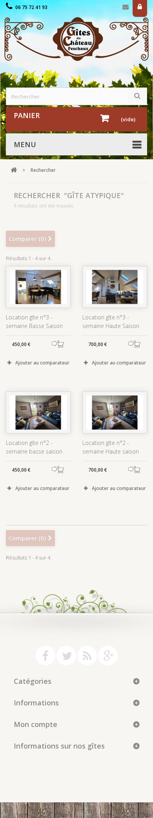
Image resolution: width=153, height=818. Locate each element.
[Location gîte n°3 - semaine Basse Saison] (38, 287)
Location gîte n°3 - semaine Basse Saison (34, 321)
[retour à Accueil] (13, 170)
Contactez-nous (125, 8)
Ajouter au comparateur (42, 362)
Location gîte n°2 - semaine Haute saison (110, 447)
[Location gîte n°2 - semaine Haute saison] (114, 412)
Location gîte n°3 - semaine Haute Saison (110, 321)
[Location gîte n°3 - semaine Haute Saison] (114, 287)
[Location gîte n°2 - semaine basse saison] (38, 412)
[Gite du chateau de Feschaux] (76, 39)
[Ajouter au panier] (61, 344)
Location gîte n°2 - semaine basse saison (34, 447)
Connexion (140, 8)
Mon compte (35, 724)
